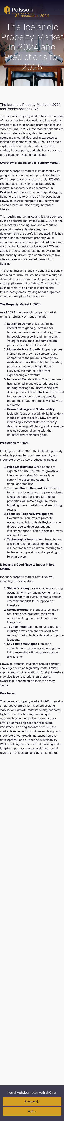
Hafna (32, 1111)
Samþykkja (32, 1101)
